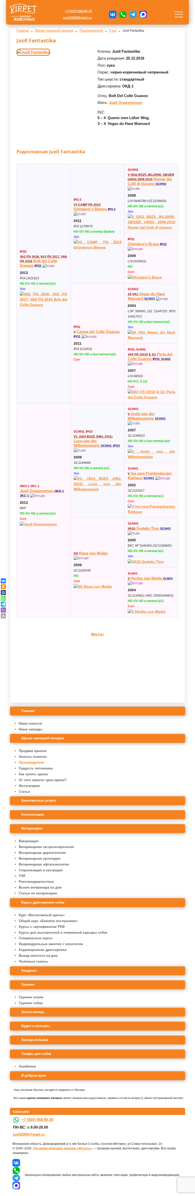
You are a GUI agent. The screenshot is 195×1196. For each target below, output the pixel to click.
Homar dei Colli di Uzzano (151, 179)
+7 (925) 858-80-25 (78, 11)
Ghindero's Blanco (95, 207)
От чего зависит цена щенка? (43, 780)
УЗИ (22, 876)
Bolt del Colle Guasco (43, 261)
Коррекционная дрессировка (43, 950)
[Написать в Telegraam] (133, 14)
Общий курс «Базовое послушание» (48, 921)
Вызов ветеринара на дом (40, 887)
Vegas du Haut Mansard (146, 296)
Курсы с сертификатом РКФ (42, 927)
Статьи (24, 792)
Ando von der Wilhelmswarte (147, 416)
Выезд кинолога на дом (38, 956)
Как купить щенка (33, 774)
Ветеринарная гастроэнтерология (46, 847)
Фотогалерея (29, 786)
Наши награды (30, 729)
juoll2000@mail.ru (77, 17)
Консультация (32, 814)
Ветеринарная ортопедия (39, 858)
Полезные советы (33, 961)
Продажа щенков (32, 751)
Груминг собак (31, 1003)
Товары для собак (36, 1054)
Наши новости (30, 723)
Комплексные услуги (38, 800)
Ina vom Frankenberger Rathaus (150, 475)
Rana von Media (90, 553)
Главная (28, 711)
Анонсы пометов (33, 757)
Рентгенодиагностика (36, 882)
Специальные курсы (36, 938)
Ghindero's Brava (147, 244)
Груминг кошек (31, 997)
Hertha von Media (150, 578)
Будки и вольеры (35, 1026)
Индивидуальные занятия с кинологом (51, 944)
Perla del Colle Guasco (150, 356)
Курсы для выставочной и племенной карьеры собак (63, 932)
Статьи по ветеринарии (38, 893)
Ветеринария (32, 828)
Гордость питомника (36, 768)
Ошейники (27, 1066)
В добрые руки (33, 1075)
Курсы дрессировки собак (42, 902)
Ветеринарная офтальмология (44, 864)
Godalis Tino (149, 528)
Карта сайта (21, 1111)
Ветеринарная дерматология (42, 853)
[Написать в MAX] (143, 14)
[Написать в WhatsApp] (123, 14)
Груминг (28, 984)
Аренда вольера (34, 1040)
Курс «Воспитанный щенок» (42, 915)
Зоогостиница (32, 1012)
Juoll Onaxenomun (125, 102)
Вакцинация (29, 841)
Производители (31, 762)
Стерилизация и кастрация (41, 870)
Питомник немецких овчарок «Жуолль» (62, 1148)
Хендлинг (29, 970)
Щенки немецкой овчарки (42, 738)
